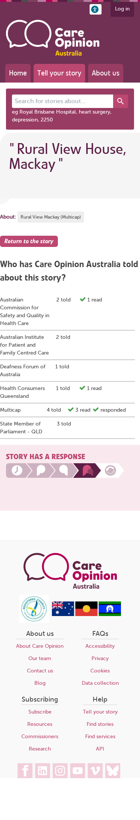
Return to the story (28, 241)
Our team (39, 658)
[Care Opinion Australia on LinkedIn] (42, 770)
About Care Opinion (39, 646)
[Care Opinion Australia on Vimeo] (95, 770)
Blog (40, 683)
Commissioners (39, 736)
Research (40, 749)
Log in (122, 9)
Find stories (100, 724)
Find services (100, 736)
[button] (96, 9)
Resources (39, 724)
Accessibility (100, 646)
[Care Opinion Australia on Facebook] (25, 770)
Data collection (100, 683)
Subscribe (40, 712)
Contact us (40, 671)
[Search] (120, 101)
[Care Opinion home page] (52, 38)
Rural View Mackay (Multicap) (51, 217)
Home (18, 73)
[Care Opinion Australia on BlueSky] (112, 770)
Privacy (100, 658)
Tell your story (59, 73)
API (100, 749)
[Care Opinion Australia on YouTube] (77, 770)
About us (105, 73)
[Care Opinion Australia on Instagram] (60, 770)
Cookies (100, 671)
